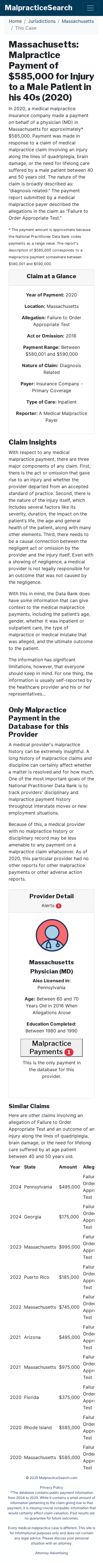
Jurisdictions (42, 21)
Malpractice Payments (50, 1047)
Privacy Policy (51, 1487)
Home (15, 21)
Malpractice (38, 7)
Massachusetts (78, 21)
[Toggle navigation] (90, 8)
